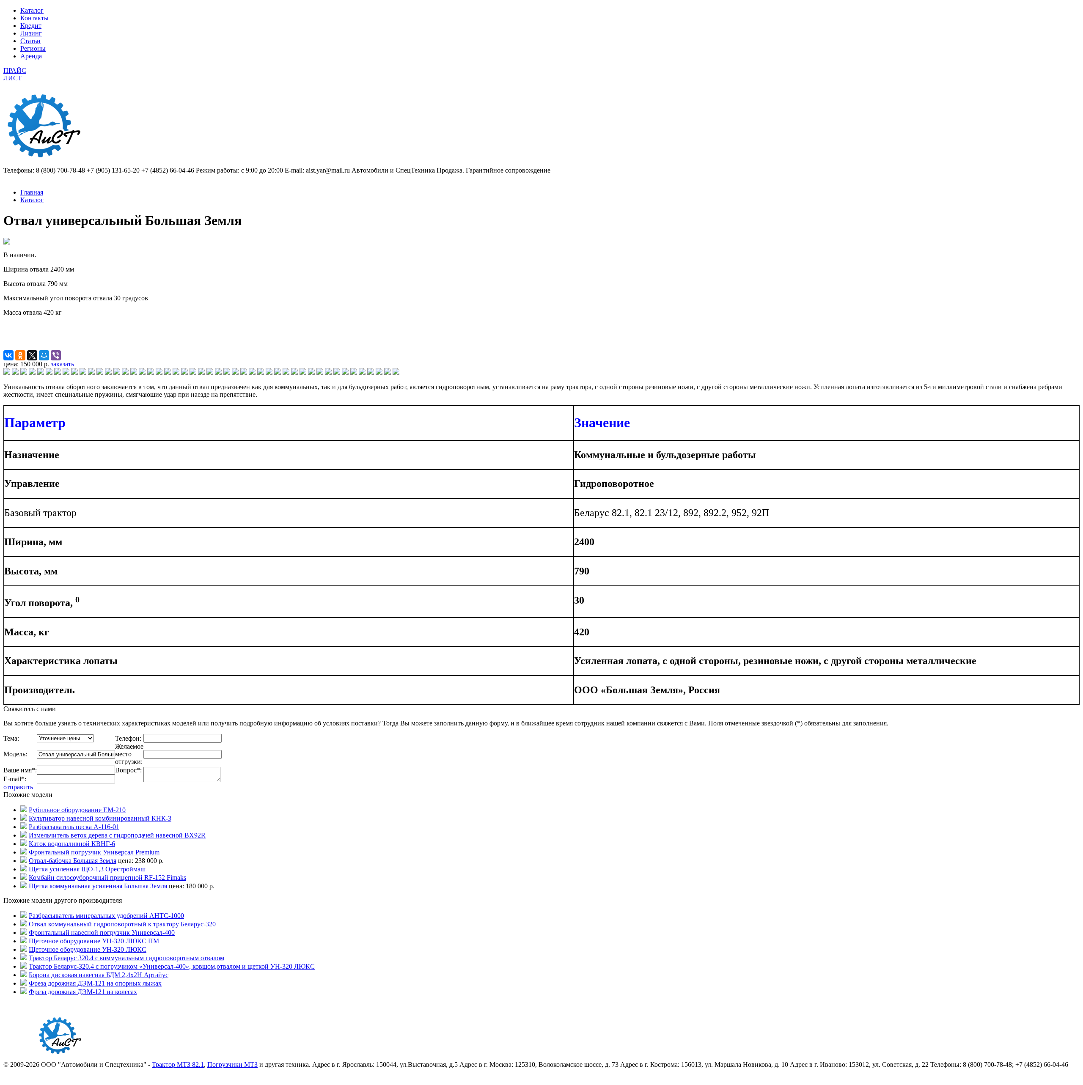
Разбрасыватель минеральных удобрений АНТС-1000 (106, 915)
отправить (18, 787)
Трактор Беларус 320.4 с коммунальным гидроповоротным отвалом (126, 957)
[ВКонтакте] (8, 355)
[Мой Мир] (44, 355)
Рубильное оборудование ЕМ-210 (77, 809)
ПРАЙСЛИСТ (14, 74)
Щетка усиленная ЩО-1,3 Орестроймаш (87, 869)
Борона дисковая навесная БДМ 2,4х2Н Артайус (98, 974)
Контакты (34, 18)
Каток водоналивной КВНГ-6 (72, 843)
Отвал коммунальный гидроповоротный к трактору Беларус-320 (122, 924)
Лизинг (31, 33)
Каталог (32, 10)
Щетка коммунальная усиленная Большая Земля (98, 886)
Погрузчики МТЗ (232, 1064)
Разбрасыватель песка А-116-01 (74, 826)
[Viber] (56, 355)
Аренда (31, 56)
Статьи (30, 40)
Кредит (30, 25)
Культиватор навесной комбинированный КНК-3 (100, 818)
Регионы (33, 48)
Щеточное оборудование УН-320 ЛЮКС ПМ (94, 941)
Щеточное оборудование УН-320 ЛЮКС (87, 949)
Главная (31, 192)
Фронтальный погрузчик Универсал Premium (94, 852)
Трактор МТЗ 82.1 (178, 1064)
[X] (32, 355)
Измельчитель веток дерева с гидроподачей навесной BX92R (117, 835)
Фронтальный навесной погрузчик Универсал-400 (102, 932)
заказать (62, 364)
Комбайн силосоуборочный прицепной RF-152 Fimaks (107, 877)
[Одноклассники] (20, 355)
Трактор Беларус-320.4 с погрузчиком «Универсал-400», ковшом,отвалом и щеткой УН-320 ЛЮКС (172, 966)
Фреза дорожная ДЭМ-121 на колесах (83, 991)
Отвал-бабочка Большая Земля (72, 860)
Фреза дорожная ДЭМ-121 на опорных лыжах (95, 983)
